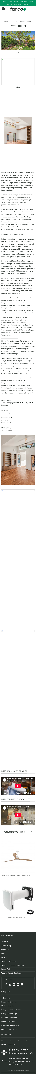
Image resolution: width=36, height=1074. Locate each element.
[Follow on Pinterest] (14, 985)
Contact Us (27, 4)
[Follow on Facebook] (6, 985)
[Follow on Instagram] (10, 985)
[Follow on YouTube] (22, 985)
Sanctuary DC (6, 423)
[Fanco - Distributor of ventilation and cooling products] (18, 9)
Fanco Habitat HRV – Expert (18, 918)
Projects (30, 1)
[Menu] (3, 9)
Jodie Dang (5, 413)
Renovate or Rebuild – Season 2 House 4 (18, 21)
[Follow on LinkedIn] (18, 985)
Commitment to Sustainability (18, 1)
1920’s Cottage (6, 403)
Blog (8, 4)
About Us (5, 1)
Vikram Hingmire (7, 430)
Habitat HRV (5, 420)
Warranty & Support (16, 4)
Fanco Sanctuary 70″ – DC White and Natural (18, 875)
